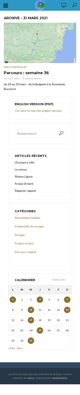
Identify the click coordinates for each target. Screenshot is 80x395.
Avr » (20, 348)
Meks (31, 378)
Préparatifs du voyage (29, 226)
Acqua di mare (24, 183)
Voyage (20, 235)
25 (40, 330)
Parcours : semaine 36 (26, 73)
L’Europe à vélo (24, 162)
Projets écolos (24, 243)
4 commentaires (32, 78)
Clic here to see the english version (38, 110)
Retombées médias (27, 218)
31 (31, 340)
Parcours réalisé (15, 67)
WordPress (59, 378)
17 (31, 320)
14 (67, 309)
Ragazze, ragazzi (25, 190)
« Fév (11, 348)
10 (31, 309)
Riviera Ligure (24, 176)
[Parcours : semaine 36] (40, 43)
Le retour (21, 169)
